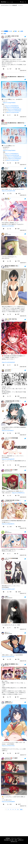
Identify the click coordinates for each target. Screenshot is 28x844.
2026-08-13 (23, 116)
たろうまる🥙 (8, 369)
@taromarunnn (8, 371)
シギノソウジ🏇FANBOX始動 (11, 438)
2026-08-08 (23, 397)
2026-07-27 (23, 593)
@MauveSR (7, 199)
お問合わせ (20, 840)
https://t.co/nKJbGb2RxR (8, 362)
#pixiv (22, 189)
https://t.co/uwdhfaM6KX (8, 801)
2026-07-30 (23, 528)
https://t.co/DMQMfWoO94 (14, 109)
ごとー (6, 531)
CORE (6, 596)
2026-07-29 (23, 555)
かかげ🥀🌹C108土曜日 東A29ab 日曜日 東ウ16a (12, 76)
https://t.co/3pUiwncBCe (12, 112)
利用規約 (8, 838)
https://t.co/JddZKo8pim (14, 110)
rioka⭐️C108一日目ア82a (11, 319)
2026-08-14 (23, 70)
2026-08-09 (23, 366)
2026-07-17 (23, 755)
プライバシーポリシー (16, 838)
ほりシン (7, 632)
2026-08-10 (23, 316)
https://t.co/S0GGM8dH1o (12, 106)
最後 (21, 809)
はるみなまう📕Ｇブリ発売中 (11, 469)
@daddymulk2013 (8, 597)
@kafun (6, 168)
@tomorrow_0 (8, 37)
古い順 (10, 31)
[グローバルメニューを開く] (25, 2)
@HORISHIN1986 (8, 633)
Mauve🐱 (7, 198)
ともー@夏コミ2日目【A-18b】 (12, 36)
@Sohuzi (6, 439)
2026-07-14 (23, 806)
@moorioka (7, 320)
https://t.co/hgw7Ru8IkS (9, 102)
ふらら (6, 233)
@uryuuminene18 (8, 471)
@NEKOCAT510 (8, 532)
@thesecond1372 (8, 402)
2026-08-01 (23, 497)
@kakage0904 (4, 77)
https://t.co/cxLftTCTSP (8, 656)
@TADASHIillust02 (8, 702)
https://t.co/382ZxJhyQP (8, 589)
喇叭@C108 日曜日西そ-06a (11, 265)
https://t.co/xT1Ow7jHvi (8, 226)
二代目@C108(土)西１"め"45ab (12, 401)
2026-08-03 (23, 466)
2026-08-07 (23, 434)
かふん (6, 167)
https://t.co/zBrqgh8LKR (8, 459)
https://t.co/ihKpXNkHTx (8, 524)
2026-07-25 (23, 661)
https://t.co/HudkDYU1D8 (8, 190)
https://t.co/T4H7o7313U (8, 745)
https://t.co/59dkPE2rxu (18, 492)
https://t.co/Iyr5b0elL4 (8, 430)
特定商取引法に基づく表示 (10, 840)
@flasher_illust (8, 234)
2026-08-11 (23, 262)
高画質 (5, 33)
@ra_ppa (7, 267)
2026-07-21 (23, 698)
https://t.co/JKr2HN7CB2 (12, 107)
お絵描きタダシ (8, 701)
